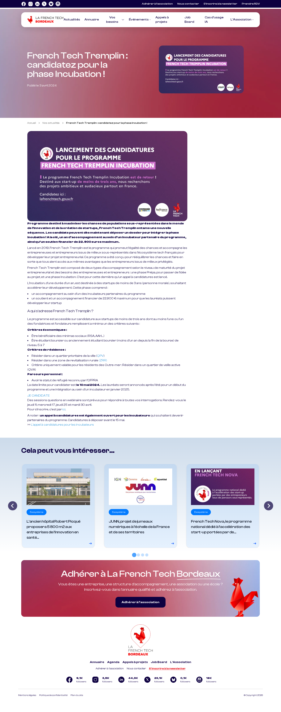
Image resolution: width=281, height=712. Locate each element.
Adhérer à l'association (110, 668)
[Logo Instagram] (30, 4)
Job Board (159, 662)
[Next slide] (268, 505)
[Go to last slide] (12, 505)
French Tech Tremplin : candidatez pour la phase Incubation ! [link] (106, 123)
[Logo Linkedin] (37, 4)
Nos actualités (51, 123)
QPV (100, 356)
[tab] (134, 555)
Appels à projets (135, 662)
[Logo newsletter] (58, 4)
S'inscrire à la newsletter (167, 668)
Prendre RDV (251, 3)
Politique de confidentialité (53, 695)
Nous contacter (188, 3)
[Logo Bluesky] (51, 4)
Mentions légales (27, 695)
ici (63, 409)
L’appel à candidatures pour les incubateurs (62, 424)
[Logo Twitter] (44, 4)
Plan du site (77, 695)
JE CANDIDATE (38, 395)
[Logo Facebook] (23, 4)
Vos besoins (112, 20)
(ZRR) (103, 360)
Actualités (72, 19)
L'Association (241, 19)
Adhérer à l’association (157, 3)
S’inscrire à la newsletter (220, 3)
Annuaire (91, 19)
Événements (139, 19)
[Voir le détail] (58, 506)
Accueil (31, 123)
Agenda (113, 662)
